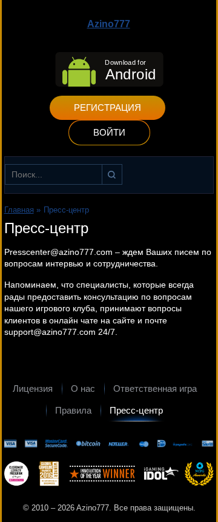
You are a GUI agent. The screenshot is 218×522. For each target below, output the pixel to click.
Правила (73, 410)
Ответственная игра (155, 388)
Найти (112, 174)
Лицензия (33, 388)
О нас (83, 388)
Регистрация (107, 107)
